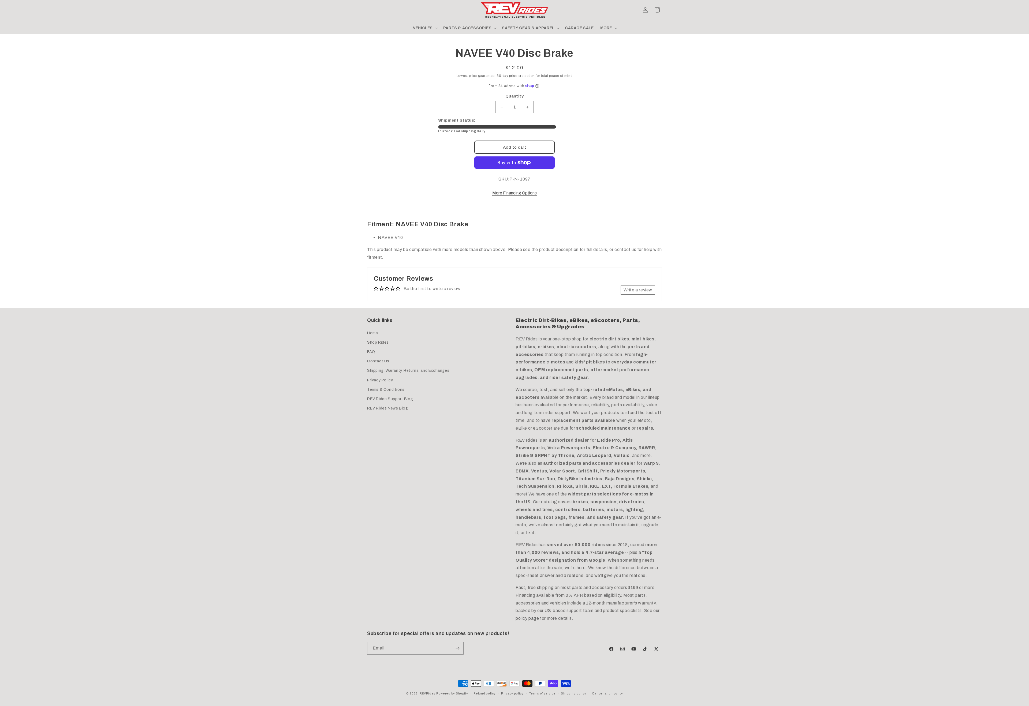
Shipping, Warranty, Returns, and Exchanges (408, 371)
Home (372, 333)
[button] (373, 10)
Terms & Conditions (386, 390)
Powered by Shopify (452, 693)
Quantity (514, 96)
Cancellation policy (607, 693)
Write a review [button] (638, 290)
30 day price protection (516, 76)
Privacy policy (512, 693)
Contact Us (378, 361)
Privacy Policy (380, 380)
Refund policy (484, 693)
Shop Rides (378, 342)
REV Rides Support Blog (390, 399)
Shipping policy (573, 693)
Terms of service (542, 693)
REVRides (427, 693)
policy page (527, 618)
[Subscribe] (457, 648)
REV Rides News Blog (387, 408)
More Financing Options (514, 193)
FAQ (371, 352)
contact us (625, 249)
